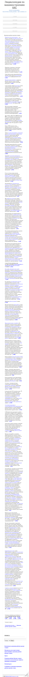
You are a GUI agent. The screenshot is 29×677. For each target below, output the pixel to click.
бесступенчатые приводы (16, 296)
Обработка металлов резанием (11, 37)
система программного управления (15, 132)
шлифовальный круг (9, 555)
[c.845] (18, 617)
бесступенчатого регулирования (15, 289)
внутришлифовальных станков (11, 252)
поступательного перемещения (11, 239)
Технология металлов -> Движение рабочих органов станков (13, 626)
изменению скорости (9, 578)
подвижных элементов (9, 487)
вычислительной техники (17, 356)
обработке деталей (11, 198)
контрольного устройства (10, 176)
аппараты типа (8, 310)
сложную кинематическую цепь (11, 258)
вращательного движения (14, 234)
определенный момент (9, 599)
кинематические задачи (16, 360)
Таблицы (15, 23)
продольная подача (9, 567)
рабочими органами (9, 309)
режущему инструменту (15, 46)
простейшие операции (9, 205)
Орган (6, 655)
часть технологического (15, 442)
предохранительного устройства (12, 333)
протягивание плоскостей (16, 210)
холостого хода (19, 581)
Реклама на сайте (15, 676)
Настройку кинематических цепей (12, 269)
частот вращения (16, 287)
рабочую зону (16, 218)
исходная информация (11, 534)
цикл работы (14, 589)
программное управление (10, 385)
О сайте (15, 27)
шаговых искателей (15, 310)
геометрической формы (10, 42)
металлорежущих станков (14, 101)
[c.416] (10, 618)
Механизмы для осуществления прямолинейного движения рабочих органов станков (13, 652)
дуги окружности (17, 495)
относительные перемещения (11, 458)
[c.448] (14, 618)
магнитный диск (15, 532)
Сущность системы (9, 587)
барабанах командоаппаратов (10, 148)
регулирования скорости (16, 281)
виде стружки (8, 40)
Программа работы (13, 527)
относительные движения (10, 52)
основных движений (9, 461)
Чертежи (15, 20)
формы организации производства (11, 448)
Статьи (15, 16)
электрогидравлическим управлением (13, 406)
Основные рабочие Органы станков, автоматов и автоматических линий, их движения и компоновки (14, 660)
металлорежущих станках (11, 359)
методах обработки (17, 479)
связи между (17, 85)
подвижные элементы (9, 490)
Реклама (15, 31)
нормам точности (17, 187)
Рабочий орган (8, 664)
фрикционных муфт (16, 331)
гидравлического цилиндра (10, 556)
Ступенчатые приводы (14, 285)
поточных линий (18, 180)
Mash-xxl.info (8, 676)
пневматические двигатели (10, 236)
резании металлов (8, 103)
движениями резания (18, 61)
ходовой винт (18, 401)
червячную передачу (9, 401)
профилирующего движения (11, 501)
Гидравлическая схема (9, 550)
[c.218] (19, 618)
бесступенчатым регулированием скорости (14, 566)
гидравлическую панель (17, 559)
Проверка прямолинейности (11, 80)
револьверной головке (13, 53)
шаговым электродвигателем (12, 396)
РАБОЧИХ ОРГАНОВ (15, 265)
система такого (15, 604)
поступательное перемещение (11, 564)
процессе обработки (9, 175)
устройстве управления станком (16, 538)
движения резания (8, 55)
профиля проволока (17, 214)
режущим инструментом (17, 38)
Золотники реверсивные (10, 405)
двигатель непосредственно (14, 259)
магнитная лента (8, 532)
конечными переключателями (11, 146)
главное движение (15, 62)
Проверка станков (8, 187)
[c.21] (15, 617)
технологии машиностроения (12, 440)
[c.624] (10, 617)
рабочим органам (12, 134)
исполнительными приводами (11, 541)
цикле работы (17, 304)
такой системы (11, 607)
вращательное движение (10, 517)
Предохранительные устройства (12, 323)
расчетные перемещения (10, 278)
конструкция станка (9, 488)
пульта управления (17, 590)
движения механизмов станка (12, 159)
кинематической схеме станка (16, 274)
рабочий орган (12, 380)
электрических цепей (9, 151)
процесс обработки (9, 165)
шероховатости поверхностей (11, 44)
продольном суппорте (10, 497)
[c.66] (6, 618)
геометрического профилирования (12, 494)
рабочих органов (13, 301)
